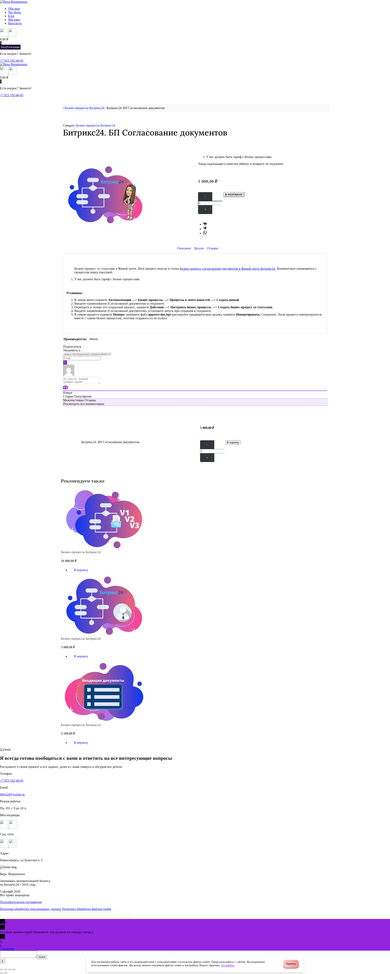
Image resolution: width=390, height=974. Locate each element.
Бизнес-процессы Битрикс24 (84, 108)
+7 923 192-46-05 (11, 60)
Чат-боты (14, 12)
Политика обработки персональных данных (30, 909)
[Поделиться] (5, 969)
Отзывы (212, 248)
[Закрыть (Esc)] (1, 969)
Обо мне (14, 8)
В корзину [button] (81, 570)
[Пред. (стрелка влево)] (1, 973)
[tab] (184, 248)
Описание (184, 248)
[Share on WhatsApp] (205, 233)
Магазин (14, 19)
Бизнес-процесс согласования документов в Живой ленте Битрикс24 (227, 268)
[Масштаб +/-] (13, 969)
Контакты (15, 23)
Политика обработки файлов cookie (86, 909)
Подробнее (227, 965)
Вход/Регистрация (10, 47)
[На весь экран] (9, 969)
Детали (199, 248)
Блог (11, 16)
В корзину (234, 194)
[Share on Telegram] (204, 229)
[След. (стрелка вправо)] (5, 973)
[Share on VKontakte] (205, 224)
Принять (291, 963)
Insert (42, 957)
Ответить (7, 948)
